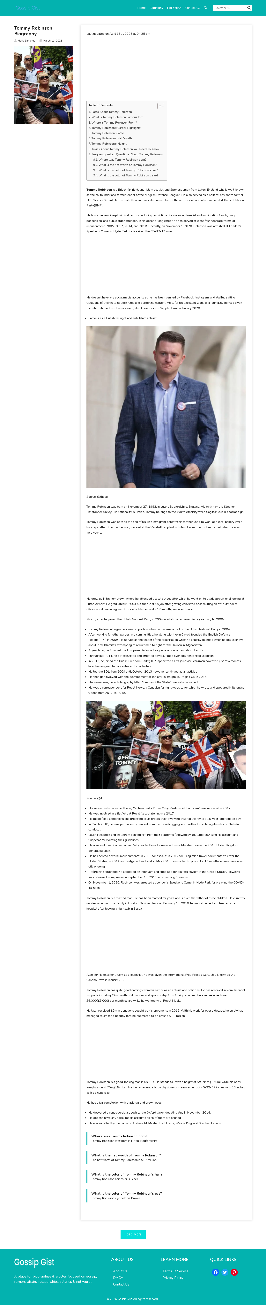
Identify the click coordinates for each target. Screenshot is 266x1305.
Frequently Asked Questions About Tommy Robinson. (127, 154)
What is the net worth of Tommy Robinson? (128, 165)
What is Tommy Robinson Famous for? (117, 117)
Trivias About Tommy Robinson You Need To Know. (126, 149)
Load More (133, 1234)
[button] (205, 8)
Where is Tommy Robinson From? (114, 123)
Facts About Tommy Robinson (112, 112)
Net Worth (174, 8)
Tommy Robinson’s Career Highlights (116, 128)
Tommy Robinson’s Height (109, 144)
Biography (156, 8)
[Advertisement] (166, 68)
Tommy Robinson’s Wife (108, 133)
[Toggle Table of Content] (158, 106)
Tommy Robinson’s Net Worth (112, 138)
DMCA (118, 1278)
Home (141, 8)
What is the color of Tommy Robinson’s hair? (128, 170)
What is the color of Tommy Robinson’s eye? (128, 175)
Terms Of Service (175, 1271)
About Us (120, 1271)
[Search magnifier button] (249, 8)
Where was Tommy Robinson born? (122, 160)
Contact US (192, 8)
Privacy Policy (173, 1278)
